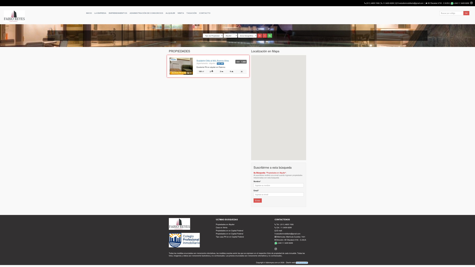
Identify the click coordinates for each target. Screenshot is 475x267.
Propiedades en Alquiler (225, 224)
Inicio (89, 13)
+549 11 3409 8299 (461, 3)
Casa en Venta (221, 227)
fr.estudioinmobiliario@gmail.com (411, 3)
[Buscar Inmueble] (269, 35)
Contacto (204, 13)
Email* (256, 190)
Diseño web (291, 262)
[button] (264, 35)
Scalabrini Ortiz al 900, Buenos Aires (213, 60)
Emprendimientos (118, 13)
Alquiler (170, 13)
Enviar (257, 200)
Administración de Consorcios (146, 13)
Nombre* (257, 181)
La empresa (100, 13)
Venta (181, 13)
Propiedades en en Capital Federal (229, 230)
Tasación (191, 13)
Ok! (466, 13)
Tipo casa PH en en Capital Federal (230, 236)
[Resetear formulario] (259, 35)
